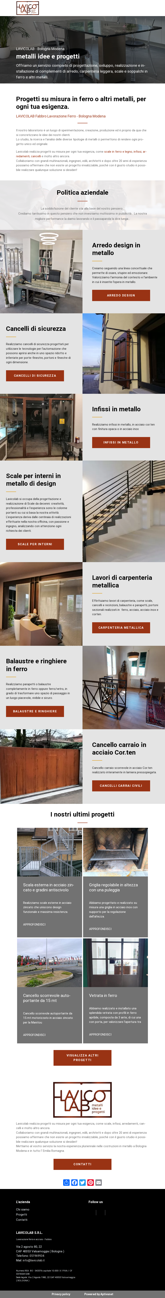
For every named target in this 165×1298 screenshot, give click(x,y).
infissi (137, 151)
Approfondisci (34, 924)
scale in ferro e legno (118, 151)
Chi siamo (22, 1209)
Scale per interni (35, 544)
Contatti (82, 1164)
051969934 (37, 1256)
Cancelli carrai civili (121, 786)
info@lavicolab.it (34, 1260)
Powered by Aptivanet (98, 1294)
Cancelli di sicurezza (35, 375)
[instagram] (110, 1213)
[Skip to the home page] (27, 8)
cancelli (36, 156)
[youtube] (101, 1213)
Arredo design (121, 295)
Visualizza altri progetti (83, 1058)
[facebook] (92, 1213)
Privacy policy (61, 1294)
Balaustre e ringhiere (35, 711)
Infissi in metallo (121, 442)
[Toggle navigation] (145, 8)
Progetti (21, 1214)
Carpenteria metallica (121, 627)
